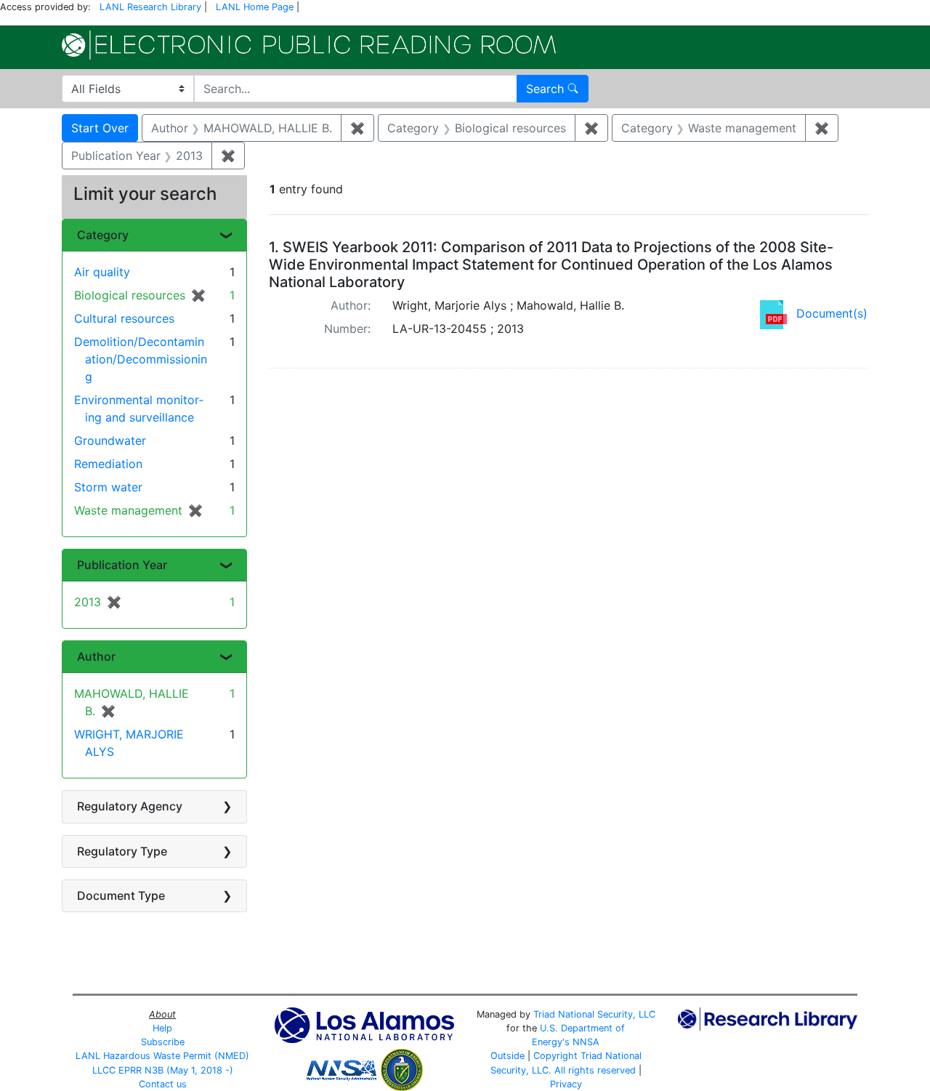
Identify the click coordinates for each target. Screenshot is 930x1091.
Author (96, 656)
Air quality (102, 272)
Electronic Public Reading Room (309, 45)
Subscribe (163, 1041)
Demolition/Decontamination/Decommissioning (140, 359)
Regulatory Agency (129, 806)
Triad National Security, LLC (594, 1014)
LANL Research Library (150, 6)
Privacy (566, 1084)
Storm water (108, 487)
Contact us (163, 1084)
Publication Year (122, 564)
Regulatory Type (122, 851)
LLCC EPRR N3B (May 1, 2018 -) (162, 1070)
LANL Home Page (255, 6)
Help (162, 1028)
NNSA (586, 1041)
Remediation (108, 463)
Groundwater (110, 440)
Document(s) (832, 313)
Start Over (100, 128)
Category (103, 235)
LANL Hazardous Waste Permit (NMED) (162, 1055)
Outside (507, 1055)
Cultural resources (124, 318)
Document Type (121, 895)
